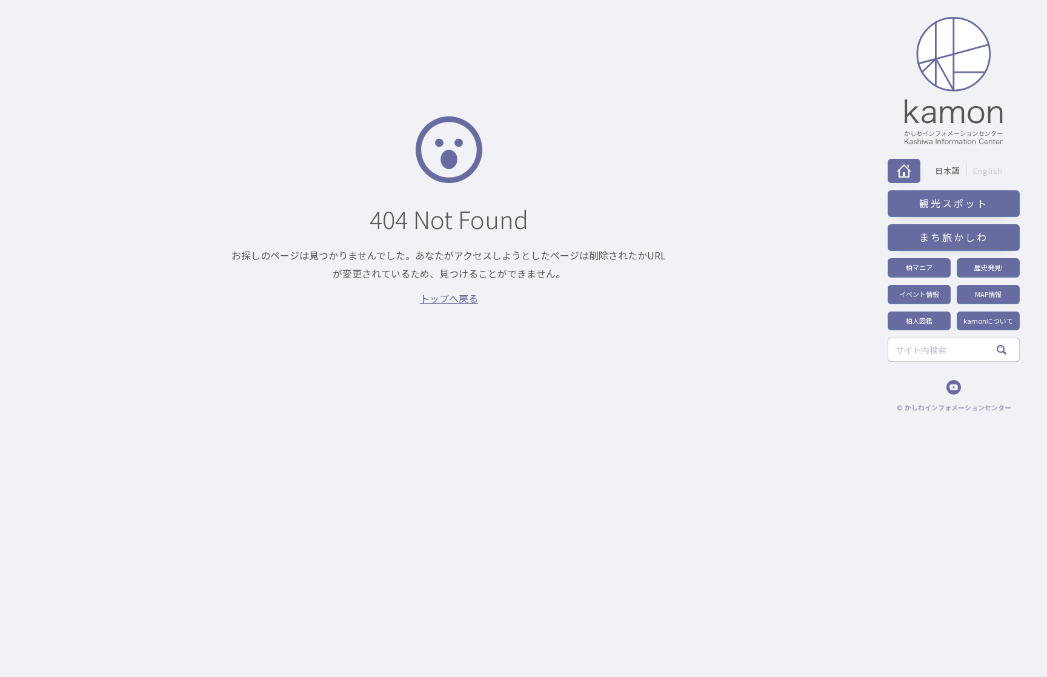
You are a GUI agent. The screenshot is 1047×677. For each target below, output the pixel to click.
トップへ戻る (449, 298)
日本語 (947, 171)
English (988, 171)
